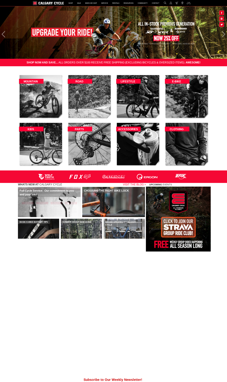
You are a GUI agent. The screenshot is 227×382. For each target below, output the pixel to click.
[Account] (171, 3)
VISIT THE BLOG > (134, 184)
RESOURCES (128, 3)
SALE (79, 3)
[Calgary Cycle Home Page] (48, 3)
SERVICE (104, 3)
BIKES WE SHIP (91, 3)
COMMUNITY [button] (143, 3)
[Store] (182, 3)
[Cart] (177, 3)
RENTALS (115, 3)
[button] (165, 3)
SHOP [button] (70, 3)
